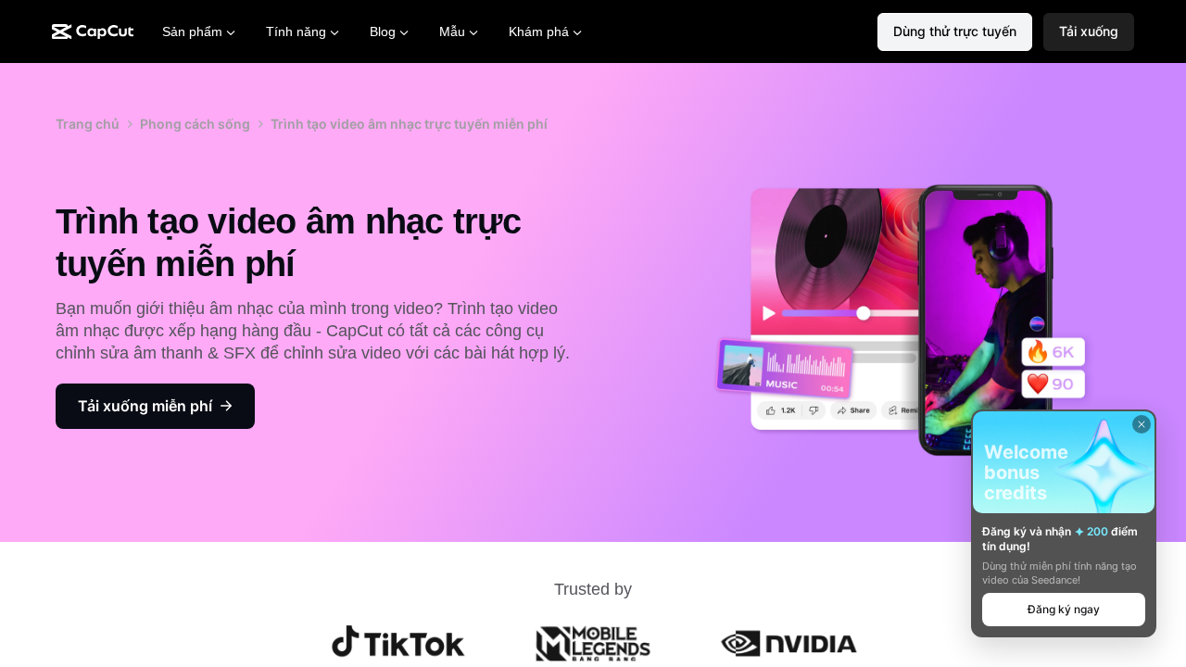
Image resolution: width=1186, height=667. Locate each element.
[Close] (1141, 424)
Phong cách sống (195, 124)
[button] (1088, 32)
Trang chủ (88, 124)
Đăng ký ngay (1064, 609)
